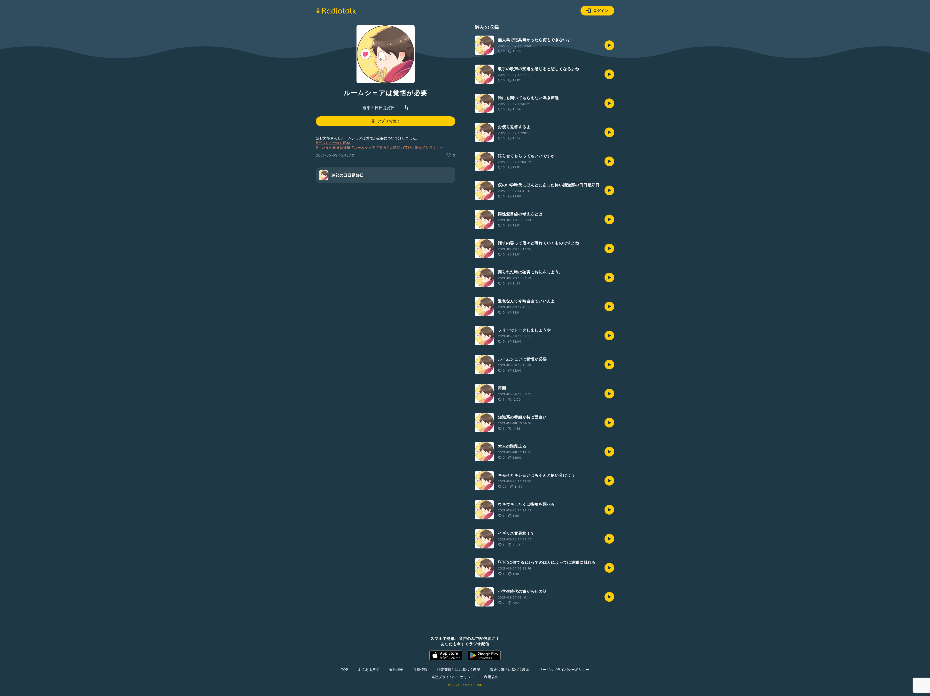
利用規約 (491, 677)
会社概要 (396, 669)
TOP (344, 669)
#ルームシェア (364, 147)
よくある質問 (369, 669)
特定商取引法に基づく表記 (458, 669)
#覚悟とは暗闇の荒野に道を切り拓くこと (410, 147)
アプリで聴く (389, 121)
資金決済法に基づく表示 (509, 669)
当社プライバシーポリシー (453, 677)
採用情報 (420, 669)
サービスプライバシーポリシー (564, 669)
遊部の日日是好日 (379, 107)
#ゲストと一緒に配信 (333, 143)
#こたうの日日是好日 (333, 147)
